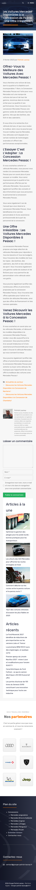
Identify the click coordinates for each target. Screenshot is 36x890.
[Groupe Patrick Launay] (4, 3)
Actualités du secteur (14, 382)
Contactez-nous (14, 835)
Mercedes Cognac (18, 821)
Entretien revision (15, 833)
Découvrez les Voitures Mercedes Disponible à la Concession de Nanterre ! (17, 388)
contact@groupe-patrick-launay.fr (19, 865)
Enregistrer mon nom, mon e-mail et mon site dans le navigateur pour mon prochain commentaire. (18, 486)
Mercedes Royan (17, 830)
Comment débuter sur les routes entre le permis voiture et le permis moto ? (18, 588)
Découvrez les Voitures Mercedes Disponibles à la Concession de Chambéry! (17, 397)
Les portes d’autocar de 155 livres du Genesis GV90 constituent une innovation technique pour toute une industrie (17, 687)
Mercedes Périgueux (19, 827)
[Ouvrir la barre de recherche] (23, 3)
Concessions (13, 812)
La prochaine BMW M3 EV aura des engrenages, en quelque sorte (18, 650)
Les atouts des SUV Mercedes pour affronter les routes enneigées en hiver (18, 562)
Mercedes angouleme (19, 815)
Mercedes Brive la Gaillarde (21, 818)
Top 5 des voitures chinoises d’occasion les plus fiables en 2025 (17, 613)
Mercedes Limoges (18, 824)
